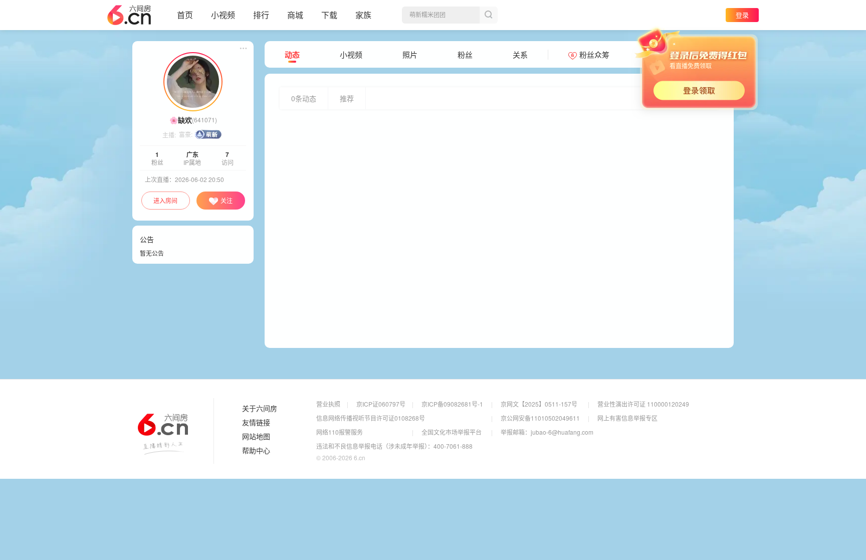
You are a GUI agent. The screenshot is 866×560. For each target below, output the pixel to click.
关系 (520, 55)
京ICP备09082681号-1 (452, 404)
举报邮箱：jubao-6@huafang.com (547, 432)
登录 (742, 15)
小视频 (223, 15)
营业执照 (328, 404)
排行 (261, 15)
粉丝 (465, 55)
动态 (292, 55)
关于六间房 (259, 409)
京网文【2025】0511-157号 (539, 404)
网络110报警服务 (339, 432)
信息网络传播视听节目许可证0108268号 (370, 418)
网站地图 (256, 437)
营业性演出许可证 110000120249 (643, 404)
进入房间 (165, 200)
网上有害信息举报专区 (627, 418)
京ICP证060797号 (380, 404)
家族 (363, 15)
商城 (295, 15)
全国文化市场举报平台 (451, 432)
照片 (409, 55)
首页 (185, 15)
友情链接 (256, 423)
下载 (329, 15)
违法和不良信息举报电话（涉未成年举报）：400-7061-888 (394, 446)
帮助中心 (256, 451)
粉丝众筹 (594, 55)
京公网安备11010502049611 (540, 418)
